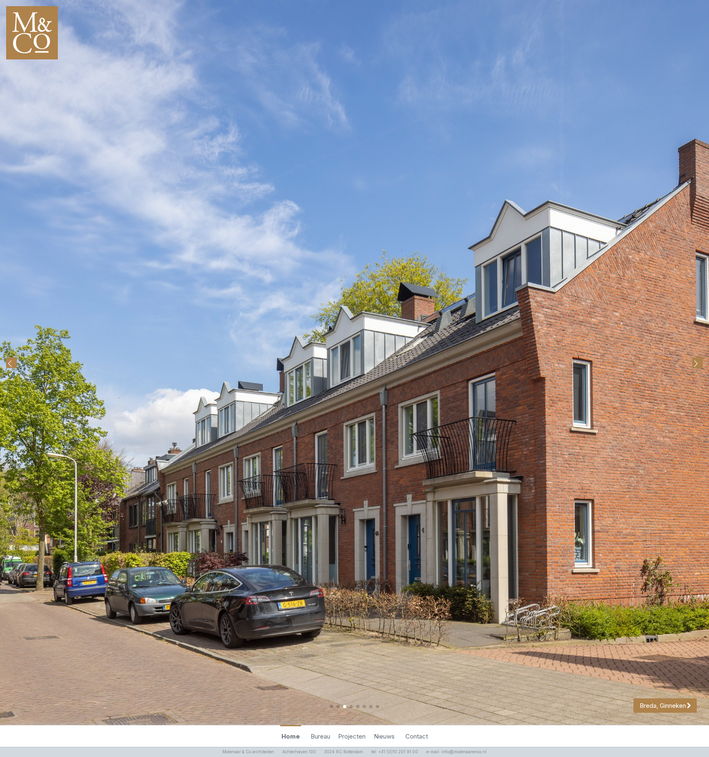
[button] (697, 362)
